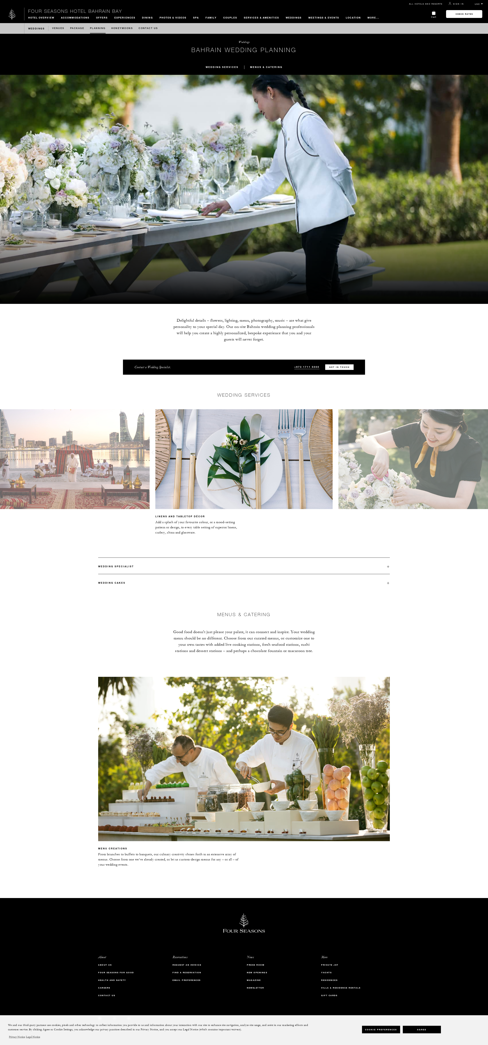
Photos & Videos (173, 17)
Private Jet (330, 965)
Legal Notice (33, 1037)
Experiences (124, 17)
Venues (58, 28)
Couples (230, 17)
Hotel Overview (41, 17)
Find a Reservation (187, 972)
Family (211, 17)
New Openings (257, 972)
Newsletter (255, 988)
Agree (421, 1029)
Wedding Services (222, 67)
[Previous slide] (152, 453)
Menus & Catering (266, 67)
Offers (102, 17)
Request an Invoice (187, 965)
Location (353, 17)
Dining (147, 17)
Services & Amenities (261, 17)
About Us (105, 965)
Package (77, 28)
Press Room (255, 965)
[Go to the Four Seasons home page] (12, 14)
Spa (196, 17)
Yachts (326, 972)
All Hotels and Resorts (425, 4)
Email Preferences (187, 980)
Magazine (254, 980)
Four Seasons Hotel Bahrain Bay (75, 11)
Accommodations (75, 17)
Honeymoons (122, 28)
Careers (104, 988)
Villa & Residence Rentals (341, 988)
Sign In (458, 4)
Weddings (294, 17)
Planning (98, 28)
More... (373, 17)
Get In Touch (339, 367)
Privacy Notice (17, 1037)
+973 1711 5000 (306, 366)
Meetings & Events (323, 17)
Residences (329, 980)
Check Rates (464, 14)
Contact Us (148, 28)
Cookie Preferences (381, 1029)
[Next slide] (335, 453)
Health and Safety (112, 980)
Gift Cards (329, 995)
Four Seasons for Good (116, 972)
